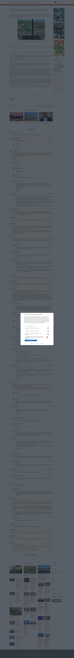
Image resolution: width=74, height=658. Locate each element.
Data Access (37, 343)
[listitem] (37, 326)
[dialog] (37, 329)
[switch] (48, 328)
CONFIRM (30, 340)
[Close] (52, 314)
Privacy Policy (42, 343)
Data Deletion (32, 343)
